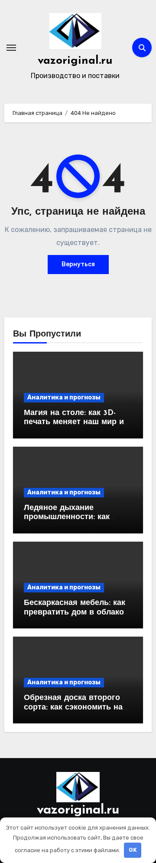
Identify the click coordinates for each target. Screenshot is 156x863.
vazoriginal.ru (75, 61)
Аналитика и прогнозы (64, 397)
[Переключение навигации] (11, 47)
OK (133, 850)
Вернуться (78, 264)
